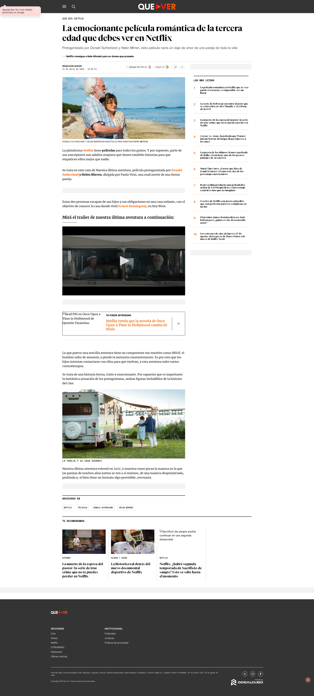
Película (82, 508)
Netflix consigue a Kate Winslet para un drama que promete (100, 56)
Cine (53, 633)
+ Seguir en (160, 67)
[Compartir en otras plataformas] (182, 67)
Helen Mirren (126, 508)
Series (54, 638)
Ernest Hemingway (132, 206)
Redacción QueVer (72, 66)
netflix (79, 18)
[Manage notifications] (308, 679)
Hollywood (56, 651)
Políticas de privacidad (116, 642)
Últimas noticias (59, 656)
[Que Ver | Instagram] (252, 673)
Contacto (109, 638)
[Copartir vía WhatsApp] (175, 67)
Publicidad (110, 633)
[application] (123, 260)
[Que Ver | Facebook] (260, 673)
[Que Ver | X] (244, 673)
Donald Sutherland (103, 508)
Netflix (68, 508)
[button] (64, 6)
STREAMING (57, 647)
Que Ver (67, 18)
